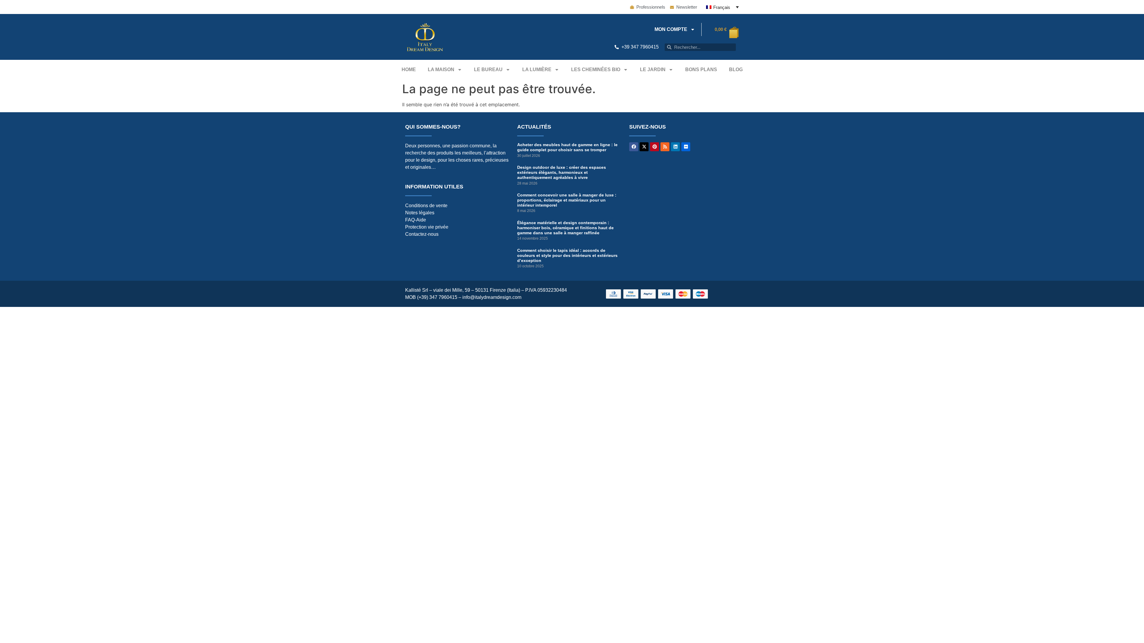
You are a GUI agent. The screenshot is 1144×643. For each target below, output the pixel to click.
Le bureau (488, 69)
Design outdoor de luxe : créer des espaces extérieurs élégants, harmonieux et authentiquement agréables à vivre (561, 172)
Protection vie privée (426, 227)
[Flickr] (685, 146)
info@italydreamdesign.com (491, 297)
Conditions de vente (426, 205)
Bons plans (701, 69)
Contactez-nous (422, 234)
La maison (441, 69)
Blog (736, 69)
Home (409, 69)
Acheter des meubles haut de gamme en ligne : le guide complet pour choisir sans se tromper (567, 147)
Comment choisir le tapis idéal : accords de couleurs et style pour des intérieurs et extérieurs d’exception (567, 255)
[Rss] (664, 146)
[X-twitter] (644, 146)
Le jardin (653, 69)
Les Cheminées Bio (595, 69)
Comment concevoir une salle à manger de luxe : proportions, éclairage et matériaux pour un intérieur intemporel (566, 200)
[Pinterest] (654, 146)
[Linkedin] (675, 146)
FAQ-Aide (415, 219)
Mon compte (671, 29)
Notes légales (419, 212)
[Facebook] (633, 146)
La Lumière (536, 69)
